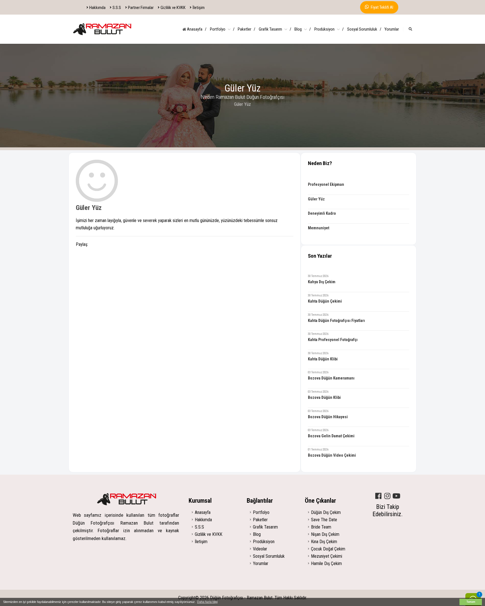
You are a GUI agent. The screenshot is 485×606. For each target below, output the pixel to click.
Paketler (246, 29)
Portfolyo (222, 29)
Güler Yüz (89, 208)
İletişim (199, 7)
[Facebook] (378, 496)
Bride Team (321, 527)
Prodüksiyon (329, 29)
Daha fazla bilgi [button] (207, 601)
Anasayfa (196, 29)
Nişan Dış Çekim (325, 534)
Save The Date (324, 519)
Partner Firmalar (141, 7)
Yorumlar (392, 29)
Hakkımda (97, 7)
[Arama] (410, 29)
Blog (302, 29)
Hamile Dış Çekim (326, 563)
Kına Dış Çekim (324, 541)
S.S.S (117, 7)
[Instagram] (387, 496)
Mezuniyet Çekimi (326, 556)
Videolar (260, 549)
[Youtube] (396, 496)
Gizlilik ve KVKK (173, 7)
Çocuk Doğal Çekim (328, 549)
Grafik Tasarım (275, 29)
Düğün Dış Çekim (326, 512)
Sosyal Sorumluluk (364, 29)
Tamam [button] (470, 601)
